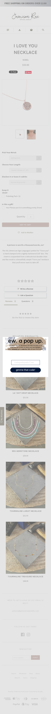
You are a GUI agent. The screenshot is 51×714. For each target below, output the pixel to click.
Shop (31, 673)
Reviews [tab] (9, 301)
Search (13, 673)
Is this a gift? (7, 204)
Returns (17, 678)
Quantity (21, 216)
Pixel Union (25, 691)
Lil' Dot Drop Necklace (25, 393)
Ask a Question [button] (26, 295)
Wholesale (22, 673)
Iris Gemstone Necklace (25, 451)
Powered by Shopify (36, 691)
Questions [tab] (25, 301)
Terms (25, 678)
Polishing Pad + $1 (13, 196)
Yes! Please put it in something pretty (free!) (24, 207)
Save (29, 72)
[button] (25, 232)
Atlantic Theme (13, 691)
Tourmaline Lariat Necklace (25, 511)
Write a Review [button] (26, 289)
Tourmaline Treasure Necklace (25, 576)
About (38, 673)
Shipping (33, 678)
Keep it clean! (5, 191)
